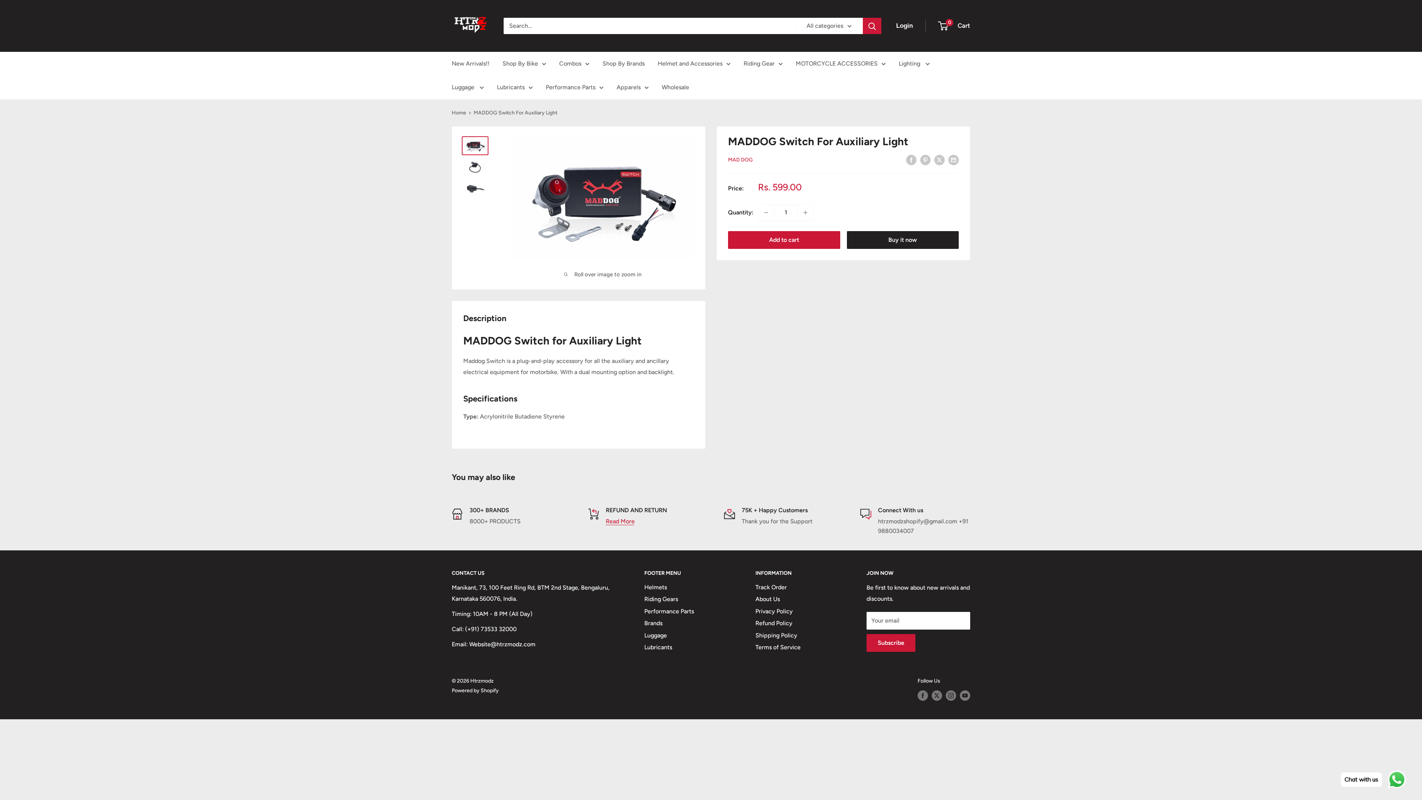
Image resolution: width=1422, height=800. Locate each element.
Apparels (629, 87)
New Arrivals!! (471, 63)
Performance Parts (570, 87)
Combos (570, 63)
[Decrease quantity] (766, 212)
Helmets (655, 587)
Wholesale (675, 87)
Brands (653, 623)
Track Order (771, 587)
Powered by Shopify (475, 690)
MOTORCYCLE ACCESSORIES (837, 63)
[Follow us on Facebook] (923, 695)
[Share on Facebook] (911, 159)
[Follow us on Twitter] (937, 695)
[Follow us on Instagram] (951, 695)
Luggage (464, 87)
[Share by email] (953, 159)
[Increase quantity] (805, 212)
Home (459, 113)
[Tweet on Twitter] (939, 159)
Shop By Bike (520, 63)
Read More (620, 521)
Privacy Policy (774, 611)
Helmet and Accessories (690, 63)
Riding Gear (759, 63)
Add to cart (784, 239)
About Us (767, 599)
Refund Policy (773, 623)
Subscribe (891, 642)
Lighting (910, 63)
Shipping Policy (776, 635)
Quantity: (741, 212)
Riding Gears (661, 599)
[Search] (872, 26)
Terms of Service (778, 647)
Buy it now (902, 239)
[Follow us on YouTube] (965, 695)
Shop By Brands (623, 63)
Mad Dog (740, 160)
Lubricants (511, 87)
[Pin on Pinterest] (925, 159)
